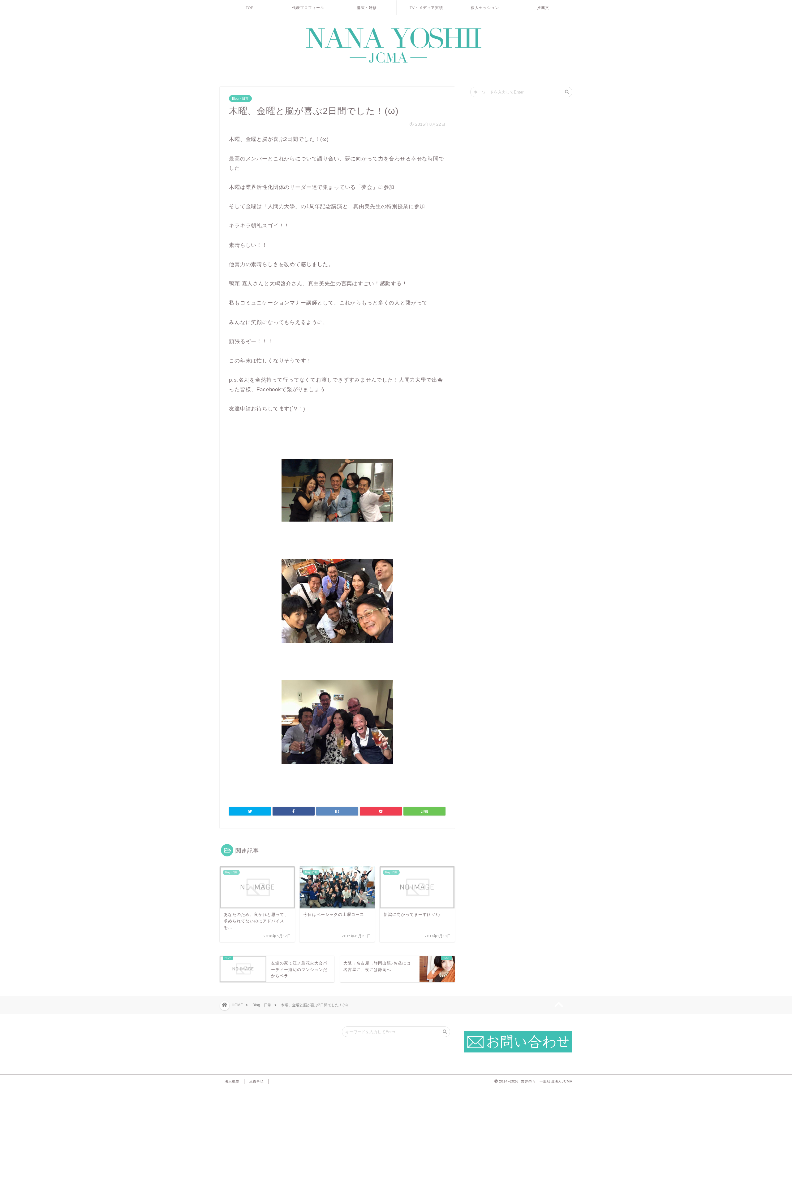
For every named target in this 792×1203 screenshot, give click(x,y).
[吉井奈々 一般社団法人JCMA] (396, 63)
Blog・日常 (240, 98)
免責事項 (256, 1081)
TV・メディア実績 (426, 7)
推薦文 (543, 7)
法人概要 (232, 1081)
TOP (249, 7)
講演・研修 (367, 7)
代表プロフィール (308, 7)
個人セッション (485, 7)
